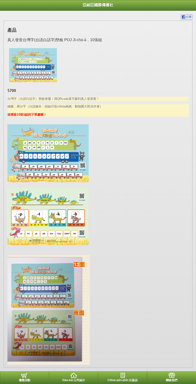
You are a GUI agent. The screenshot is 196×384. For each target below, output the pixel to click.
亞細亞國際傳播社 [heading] (98, 5)
